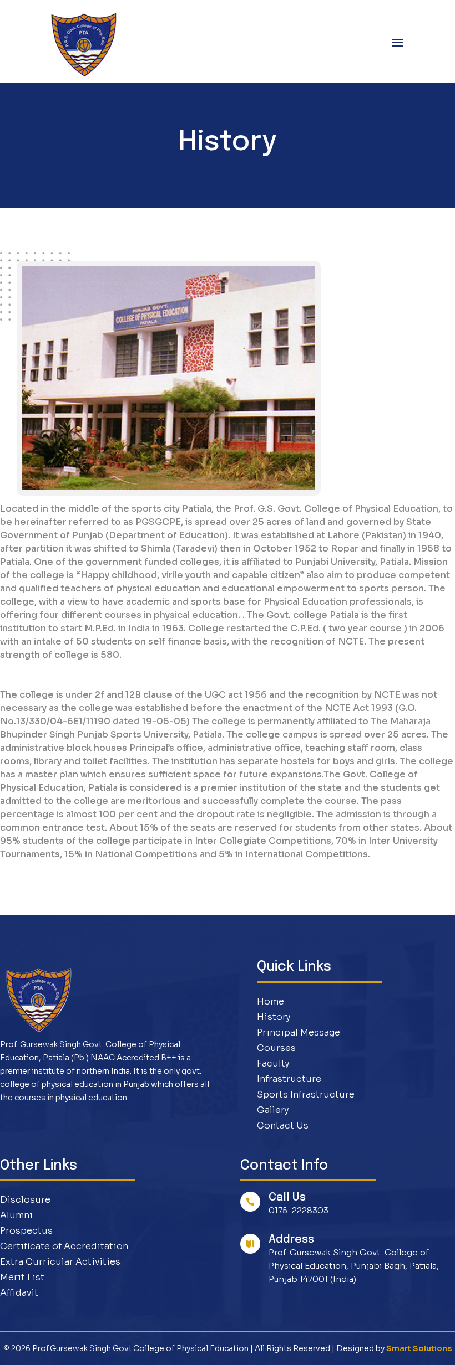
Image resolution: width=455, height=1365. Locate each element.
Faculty (273, 1063)
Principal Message (298, 1032)
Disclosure (25, 1200)
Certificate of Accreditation (64, 1246)
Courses (276, 1048)
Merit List (22, 1277)
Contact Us (283, 1125)
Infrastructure (289, 1079)
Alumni (16, 1215)
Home (270, 1001)
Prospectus (26, 1231)
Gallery (273, 1110)
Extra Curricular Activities (60, 1262)
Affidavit (19, 1293)
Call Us (287, 1197)
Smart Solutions (419, 1348)
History (273, 1017)
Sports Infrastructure (306, 1094)
